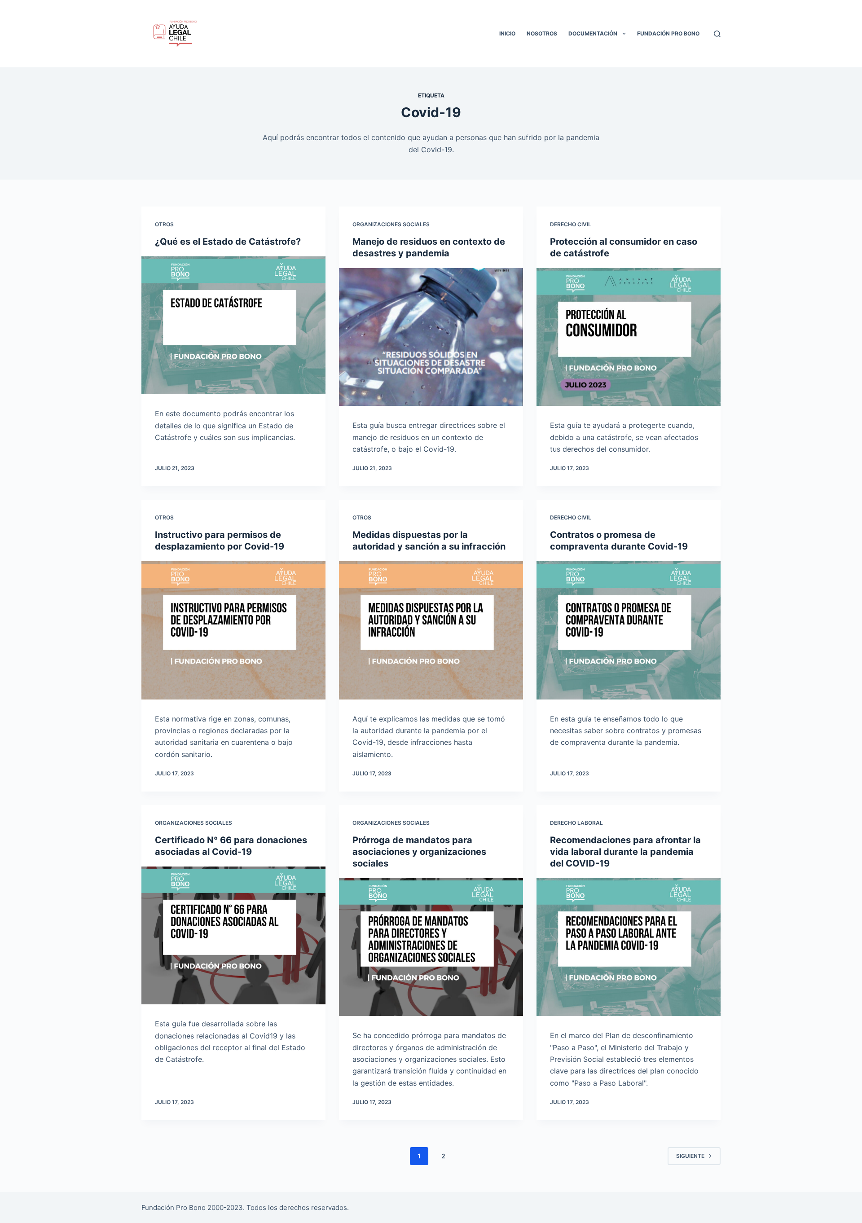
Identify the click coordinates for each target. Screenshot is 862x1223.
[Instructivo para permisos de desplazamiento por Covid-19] (233, 630)
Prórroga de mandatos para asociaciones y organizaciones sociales (419, 852)
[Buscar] (717, 34)
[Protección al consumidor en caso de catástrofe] (629, 337)
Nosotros (542, 33)
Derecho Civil (570, 224)
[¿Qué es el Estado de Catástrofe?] (233, 325)
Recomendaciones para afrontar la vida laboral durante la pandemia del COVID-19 (625, 852)
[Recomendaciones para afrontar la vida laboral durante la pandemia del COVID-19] (629, 947)
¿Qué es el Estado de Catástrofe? (228, 241)
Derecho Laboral (576, 822)
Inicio (507, 33)
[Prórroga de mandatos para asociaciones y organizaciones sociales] (431, 947)
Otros (164, 224)
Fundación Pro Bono (668, 33)
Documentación (592, 33)
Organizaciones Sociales (391, 224)
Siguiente (690, 1156)
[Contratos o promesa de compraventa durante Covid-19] (629, 630)
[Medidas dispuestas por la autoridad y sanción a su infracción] (431, 630)
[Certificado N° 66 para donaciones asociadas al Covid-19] (233, 936)
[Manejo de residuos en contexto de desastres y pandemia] (431, 337)
